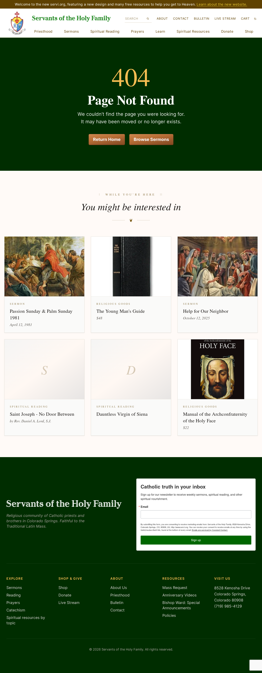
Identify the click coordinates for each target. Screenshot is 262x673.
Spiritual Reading (105, 31)
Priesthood (43, 31)
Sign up (196, 540)
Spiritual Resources (193, 31)
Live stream (225, 18)
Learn (160, 31)
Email (144, 506)
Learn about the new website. (222, 4)
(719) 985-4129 (228, 606)
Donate (227, 31)
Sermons (71, 31)
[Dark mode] (255, 18)
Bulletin (201, 18)
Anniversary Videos (179, 595)
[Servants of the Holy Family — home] (71, 19)
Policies (169, 615)
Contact (181, 18)
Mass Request (174, 587)
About (162, 18)
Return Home (106, 139)
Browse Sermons (151, 139)
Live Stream (68, 602)
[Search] (148, 18)
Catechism (15, 610)
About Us (118, 587)
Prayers (137, 31)
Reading (13, 595)
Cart (245, 18)
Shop (249, 31)
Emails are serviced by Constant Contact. (210, 529)
